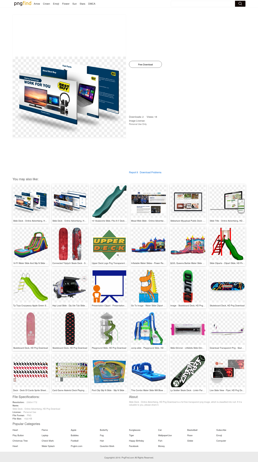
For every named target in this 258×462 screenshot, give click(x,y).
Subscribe (221, 429)
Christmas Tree (20, 440)
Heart (15, 429)
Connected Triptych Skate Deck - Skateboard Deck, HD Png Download (85, 263)
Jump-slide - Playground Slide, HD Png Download (154, 347)
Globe (190, 440)
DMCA (91, 3)
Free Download (145, 64)
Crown (46, 3)
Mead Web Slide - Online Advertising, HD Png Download (157, 220)
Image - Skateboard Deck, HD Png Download (191, 305)
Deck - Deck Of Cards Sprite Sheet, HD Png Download (38, 390)
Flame (45, 429)
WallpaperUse (165, 435)
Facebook (134, 446)
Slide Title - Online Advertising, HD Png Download (233, 220)
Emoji (56, 3)
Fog (102, 435)
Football (74, 440)
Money (161, 446)
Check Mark (48, 440)
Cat (160, 429)
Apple (73, 429)
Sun (74, 3)
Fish (160, 440)
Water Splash (48, 446)
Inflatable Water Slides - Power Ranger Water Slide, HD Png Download (164, 263)
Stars (82, 3)
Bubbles (75, 435)
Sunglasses (134, 429)
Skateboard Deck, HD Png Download (227, 305)
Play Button (18, 435)
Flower (65, 3)
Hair (102, 440)
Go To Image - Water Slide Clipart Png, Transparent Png (157, 305)
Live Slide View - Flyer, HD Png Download (229, 390)
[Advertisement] (69, 36)
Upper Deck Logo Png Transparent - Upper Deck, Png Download (122, 263)
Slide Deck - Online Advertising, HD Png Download (37, 220)
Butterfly (104, 429)
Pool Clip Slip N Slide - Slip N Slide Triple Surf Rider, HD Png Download (125, 390)
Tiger (131, 435)
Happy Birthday (136, 440)
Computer (221, 440)
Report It (133, 172)
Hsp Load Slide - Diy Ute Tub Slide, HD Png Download (77, 305)
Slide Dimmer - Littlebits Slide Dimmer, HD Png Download (197, 347)
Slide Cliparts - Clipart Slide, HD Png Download (232, 263)
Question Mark (107, 446)
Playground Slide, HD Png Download (109, 347)
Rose (189, 435)
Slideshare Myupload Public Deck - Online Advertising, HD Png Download (204, 220)
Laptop (45, 435)
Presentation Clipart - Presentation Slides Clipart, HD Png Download (124, 305)
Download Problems (150, 172)
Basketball (192, 429)
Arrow (37, 3)
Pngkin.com (76, 446)
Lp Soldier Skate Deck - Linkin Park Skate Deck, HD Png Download (202, 390)
